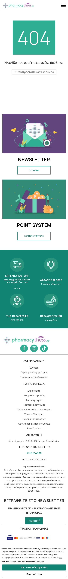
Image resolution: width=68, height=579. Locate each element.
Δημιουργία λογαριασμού (34, 372)
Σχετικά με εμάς (34, 400)
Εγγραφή (34, 521)
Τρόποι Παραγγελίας (34, 404)
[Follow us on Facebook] (24, 348)
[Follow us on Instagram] (34, 348)
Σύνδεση (34, 367)
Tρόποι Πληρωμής (34, 414)
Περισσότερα (34, 574)
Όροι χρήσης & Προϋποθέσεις (34, 423)
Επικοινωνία (34, 390)
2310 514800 (34, 453)
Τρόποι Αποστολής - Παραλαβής (34, 409)
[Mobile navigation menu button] (63, 5)
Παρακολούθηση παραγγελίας (51, 307)
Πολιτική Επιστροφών (34, 418)
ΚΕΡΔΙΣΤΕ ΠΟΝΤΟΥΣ (34, 236)
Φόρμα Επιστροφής (34, 395)
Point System (34, 428)
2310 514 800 (17, 307)
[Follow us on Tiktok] (44, 348)
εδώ (60, 557)
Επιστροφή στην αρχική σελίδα (35, 72)
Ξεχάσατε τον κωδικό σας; (34, 376)
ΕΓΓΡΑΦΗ (34, 170)
